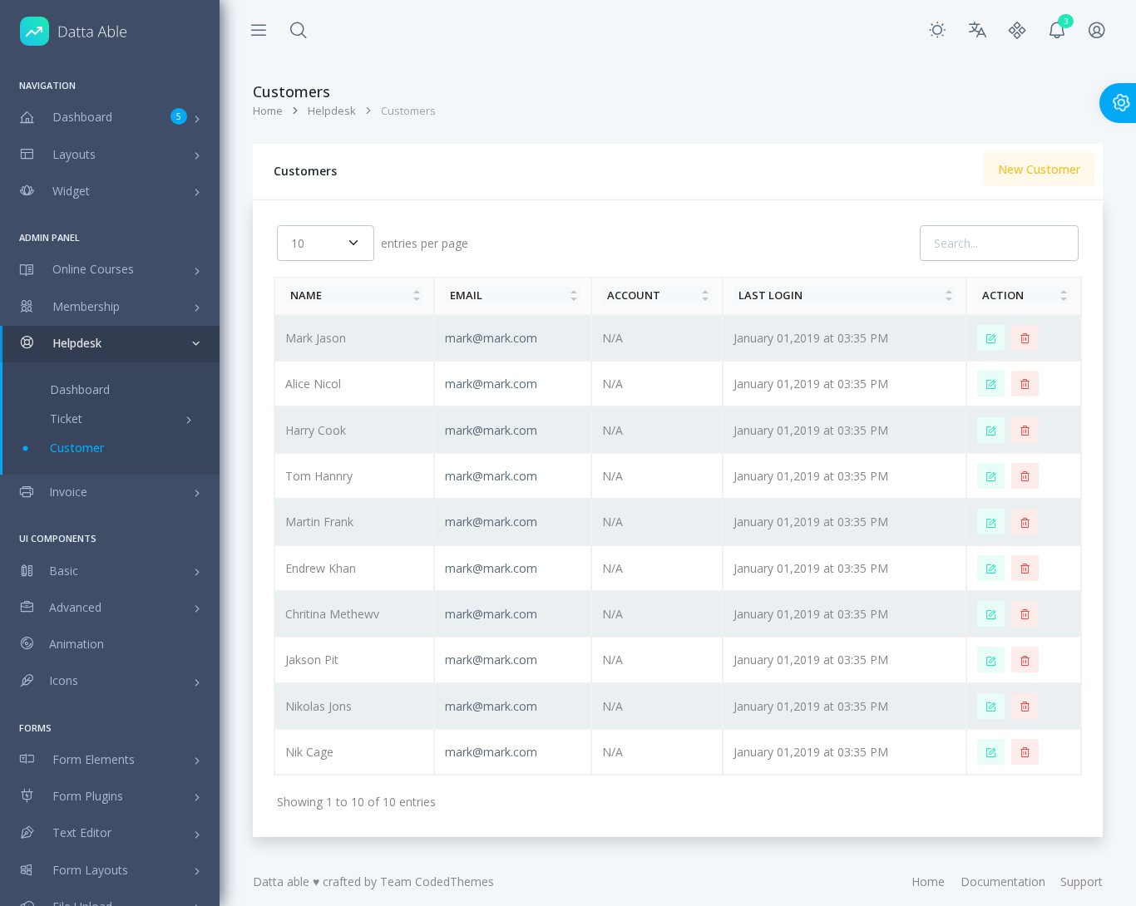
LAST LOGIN (770, 295)
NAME (306, 295)
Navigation (47, 85)
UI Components (57, 538)
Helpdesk (332, 110)
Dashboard (80, 389)
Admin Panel (49, 237)
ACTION (1003, 295)
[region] (110, 484)
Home (268, 110)
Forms (35, 727)
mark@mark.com (491, 338)
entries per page (424, 243)
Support (1081, 881)
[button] (298, 30)
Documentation (1003, 881)
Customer (77, 447)
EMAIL (466, 295)
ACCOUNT (633, 295)
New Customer (1039, 169)
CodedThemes (454, 881)
